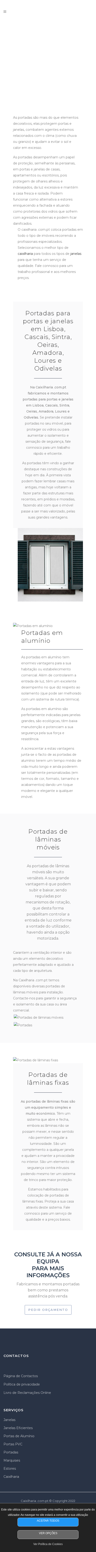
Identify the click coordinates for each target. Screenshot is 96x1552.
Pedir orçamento (48, 1310)
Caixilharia (11, 1477)
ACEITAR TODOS (48, 1520)
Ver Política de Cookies (48, 1544)
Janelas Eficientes (18, 1428)
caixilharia (25, 254)
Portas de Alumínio (18, 1436)
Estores (9, 1468)
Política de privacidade (21, 1384)
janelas (75, 254)
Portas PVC (12, 1444)
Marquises (11, 1460)
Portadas (10, 1452)
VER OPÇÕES (48, 1533)
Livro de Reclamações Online (27, 1393)
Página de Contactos (20, 1376)
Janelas (9, 1420)
